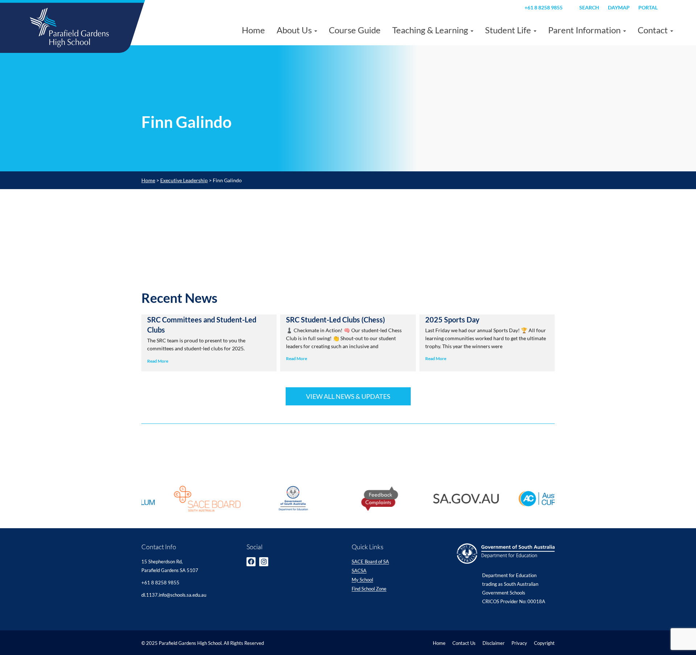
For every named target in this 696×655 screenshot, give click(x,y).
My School (362, 580)
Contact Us (464, 643)
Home (253, 30)
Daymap (619, 7)
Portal (648, 7)
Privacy (519, 643)
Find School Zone (369, 589)
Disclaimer (493, 643)
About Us (295, 30)
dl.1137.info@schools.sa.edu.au (173, 595)
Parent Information (585, 30)
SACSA (359, 571)
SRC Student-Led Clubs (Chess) (335, 319)
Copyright (544, 643)
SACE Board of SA (370, 562)
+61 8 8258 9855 (544, 7)
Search (589, 7)
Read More (157, 361)
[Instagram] (263, 561)
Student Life (509, 30)
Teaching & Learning (431, 30)
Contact (654, 30)
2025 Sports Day (452, 319)
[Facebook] (251, 561)
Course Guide (355, 30)
